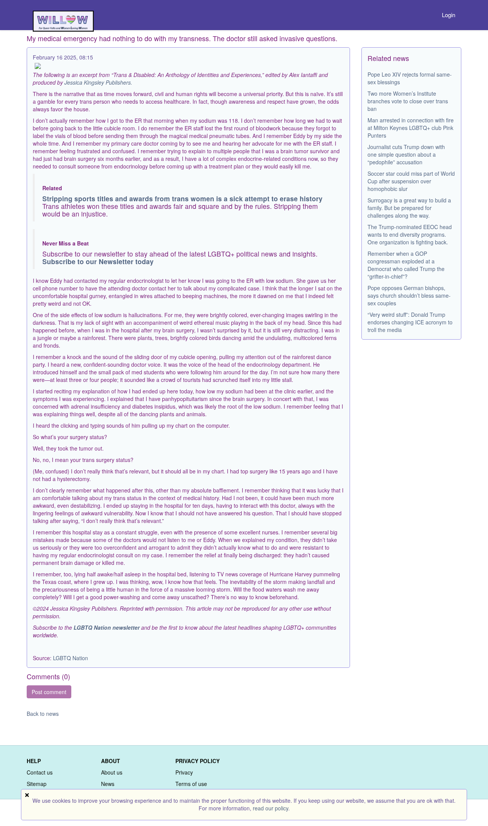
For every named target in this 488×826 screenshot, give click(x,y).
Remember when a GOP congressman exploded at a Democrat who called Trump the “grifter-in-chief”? (406, 265)
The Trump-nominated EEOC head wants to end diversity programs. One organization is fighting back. (410, 234)
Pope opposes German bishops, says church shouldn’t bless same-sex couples (409, 295)
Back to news (43, 713)
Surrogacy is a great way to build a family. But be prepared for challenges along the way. (409, 207)
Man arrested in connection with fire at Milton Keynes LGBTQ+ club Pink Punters (411, 127)
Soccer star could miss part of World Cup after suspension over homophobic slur (411, 181)
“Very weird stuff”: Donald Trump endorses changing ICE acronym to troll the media (410, 322)
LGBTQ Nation (70, 658)
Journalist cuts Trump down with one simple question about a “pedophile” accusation (406, 154)
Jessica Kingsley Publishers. (98, 82)
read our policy (270, 808)
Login (448, 15)
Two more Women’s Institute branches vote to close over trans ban (408, 101)
